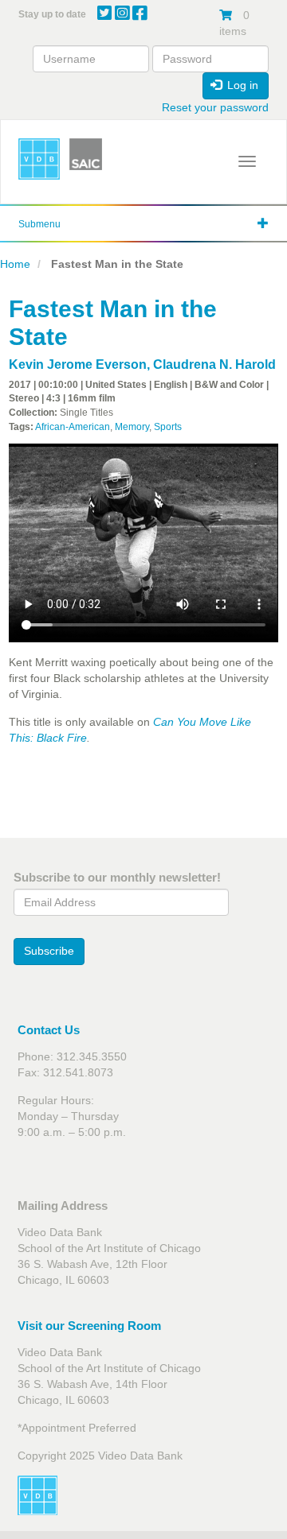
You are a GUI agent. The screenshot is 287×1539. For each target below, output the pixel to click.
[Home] (39, 159)
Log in (241, 85)
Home (15, 264)
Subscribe (49, 950)
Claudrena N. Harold (214, 364)
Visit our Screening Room (89, 1325)
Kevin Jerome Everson (78, 364)
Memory (132, 426)
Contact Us (49, 1030)
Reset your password (215, 107)
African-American (72, 426)
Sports (168, 426)
